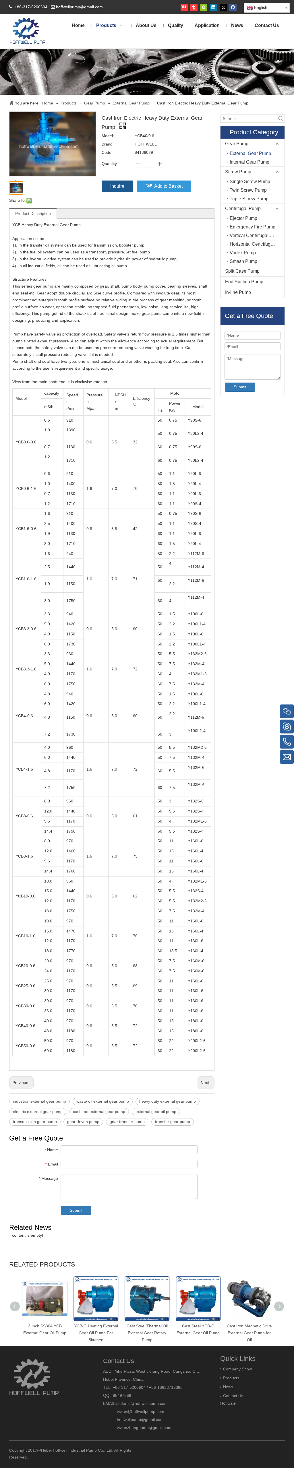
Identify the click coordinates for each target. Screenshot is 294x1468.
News (228, 1386)
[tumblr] (194, 7)
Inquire (117, 186)
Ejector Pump (243, 218)
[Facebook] (233, 7)
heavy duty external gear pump (167, 1101)
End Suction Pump (244, 281)
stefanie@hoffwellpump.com (142, 1403)
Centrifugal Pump (243, 208)
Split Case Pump (242, 271)
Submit (76, 1210)
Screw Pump (238, 171)
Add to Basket (168, 186)
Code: (107, 152)
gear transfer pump (127, 1121)
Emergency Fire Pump (252, 226)
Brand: (108, 144)
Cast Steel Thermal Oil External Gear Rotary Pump (147, 1333)
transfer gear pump (172, 1121)
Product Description (33, 213)
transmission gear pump (35, 1121)
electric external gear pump (38, 1111)
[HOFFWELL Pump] (28, 31)
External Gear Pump (250, 153)
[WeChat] (203, 7)
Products (231, 1378)
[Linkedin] (213, 7)
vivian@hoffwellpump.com (133, 1411)
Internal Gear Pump (249, 162)
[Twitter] (223, 7)
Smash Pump (243, 261)
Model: (108, 135)
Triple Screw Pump (249, 198)
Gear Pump (236, 143)
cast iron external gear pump (99, 1111)
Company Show (237, 1369)
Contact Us (233, 1395)
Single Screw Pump (250, 181)
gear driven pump (83, 1121)
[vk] (184, 7)
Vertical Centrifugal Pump (256, 235)
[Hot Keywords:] (281, 118)
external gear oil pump (156, 1111)
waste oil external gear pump (102, 1101)
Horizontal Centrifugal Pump (257, 244)
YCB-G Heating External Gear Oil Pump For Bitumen (96, 1333)
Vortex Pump (243, 252)
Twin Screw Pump (248, 190)
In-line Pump (238, 292)
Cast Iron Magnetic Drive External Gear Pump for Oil (249, 1333)
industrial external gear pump (39, 1101)
